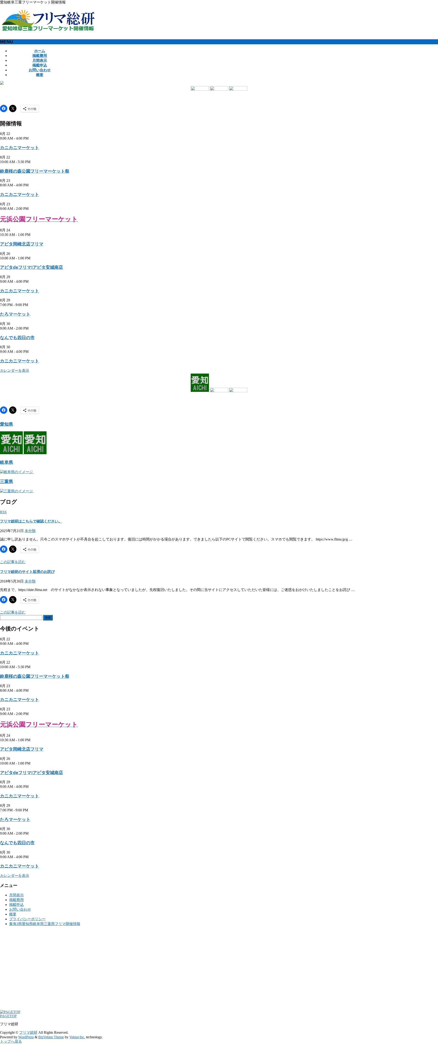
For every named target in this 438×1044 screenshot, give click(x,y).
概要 (12, 914)
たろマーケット (15, 314)
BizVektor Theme (51, 1037)
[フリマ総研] (48, 30)
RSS (3, 512)
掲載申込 (16, 905)
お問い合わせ (20, 909)
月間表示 (16, 895)
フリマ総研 (28, 1032)
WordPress (26, 1037)
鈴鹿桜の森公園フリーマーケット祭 (34, 171)
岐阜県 (6, 462)
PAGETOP (8, 1016)
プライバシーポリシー (27, 919)
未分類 (30, 531)
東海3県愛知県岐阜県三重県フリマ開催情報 (44, 924)
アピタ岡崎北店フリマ (21, 244)
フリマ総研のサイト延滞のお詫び (27, 572)
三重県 (6, 481)
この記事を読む (13, 562)
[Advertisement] (137, 970)
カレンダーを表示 (14, 370)
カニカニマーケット (19, 147)
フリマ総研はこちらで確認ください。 (31, 521)
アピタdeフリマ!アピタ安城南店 (31, 267)
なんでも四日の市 (17, 337)
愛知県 (6, 424)
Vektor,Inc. (77, 1037)
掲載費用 (16, 900)
